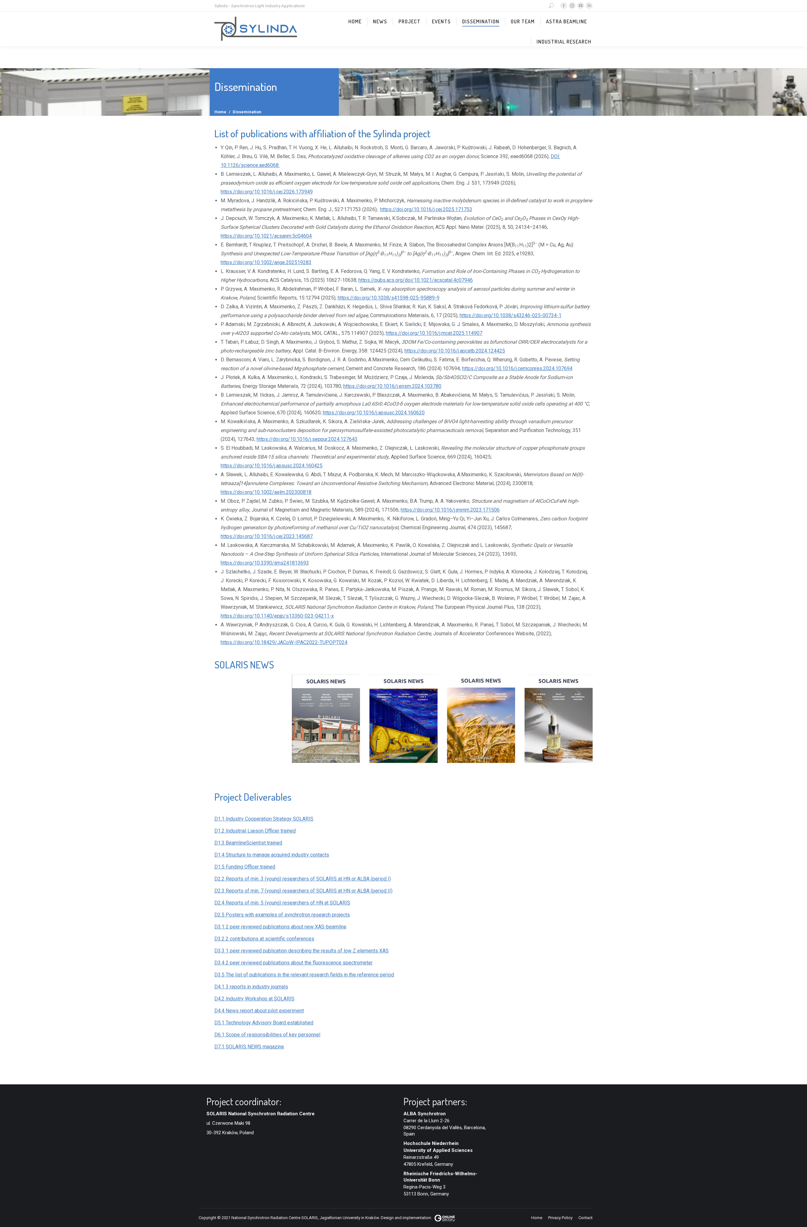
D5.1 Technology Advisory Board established (263, 1023)
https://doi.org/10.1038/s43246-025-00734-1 (510, 315)
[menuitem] (355, 21)
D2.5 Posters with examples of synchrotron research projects (282, 915)
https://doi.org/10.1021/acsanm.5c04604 (266, 236)
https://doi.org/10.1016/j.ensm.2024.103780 (392, 386)
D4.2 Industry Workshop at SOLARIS (254, 999)
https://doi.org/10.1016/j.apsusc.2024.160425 (271, 466)
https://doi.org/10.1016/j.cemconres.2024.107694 (517, 368)
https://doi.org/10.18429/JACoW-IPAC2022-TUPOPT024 (284, 642)
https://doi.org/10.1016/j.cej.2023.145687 (267, 536)
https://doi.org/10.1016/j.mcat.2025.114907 (434, 333)
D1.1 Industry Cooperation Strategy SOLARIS (263, 819)
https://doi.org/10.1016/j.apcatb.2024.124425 (454, 351)
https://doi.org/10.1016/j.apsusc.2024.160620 (374, 413)
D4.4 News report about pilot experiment (259, 1011)
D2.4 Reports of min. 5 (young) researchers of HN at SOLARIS (282, 903)
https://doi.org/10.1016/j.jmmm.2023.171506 (450, 510)
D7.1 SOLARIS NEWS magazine (249, 1047)
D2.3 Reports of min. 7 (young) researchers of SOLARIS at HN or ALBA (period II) (303, 891)
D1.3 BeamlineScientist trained (248, 843)
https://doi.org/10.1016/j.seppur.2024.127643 (307, 439)
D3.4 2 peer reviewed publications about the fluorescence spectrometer (293, 963)
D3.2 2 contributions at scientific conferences (264, 939)
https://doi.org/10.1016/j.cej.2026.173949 (267, 192)
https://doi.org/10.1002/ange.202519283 (266, 262)
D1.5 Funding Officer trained (244, 867)
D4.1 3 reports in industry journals (251, 987)
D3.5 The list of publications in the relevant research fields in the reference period (304, 975)
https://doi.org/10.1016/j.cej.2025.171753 (426, 209)
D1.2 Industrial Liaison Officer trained (255, 831)
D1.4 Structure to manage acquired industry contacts (271, 855)
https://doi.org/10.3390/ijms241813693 (265, 563)
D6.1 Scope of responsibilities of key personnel (267, 1035)
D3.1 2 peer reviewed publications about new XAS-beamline (280, 927)
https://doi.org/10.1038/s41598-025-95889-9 (388, 298)
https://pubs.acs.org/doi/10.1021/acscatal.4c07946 (415, 280)
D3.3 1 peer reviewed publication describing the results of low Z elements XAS (301, 951)
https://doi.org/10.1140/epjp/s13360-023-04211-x (277, 616)
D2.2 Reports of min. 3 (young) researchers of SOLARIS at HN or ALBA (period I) (302, 879)
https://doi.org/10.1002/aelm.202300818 (266, 492)
